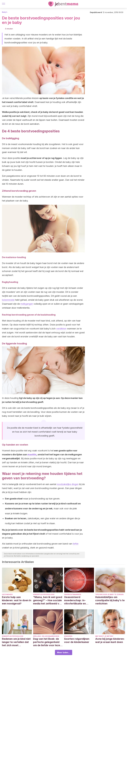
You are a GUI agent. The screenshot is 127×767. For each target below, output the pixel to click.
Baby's (4, 12)
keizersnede (8, 300)
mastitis (32, 454)
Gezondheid (7, 594)
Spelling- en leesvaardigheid (46, 636)
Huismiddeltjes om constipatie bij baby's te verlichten (110, 600)
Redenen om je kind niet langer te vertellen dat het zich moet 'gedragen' (16, 642)
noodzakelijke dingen (68, 484)
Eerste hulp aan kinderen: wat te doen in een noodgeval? (16, 600)
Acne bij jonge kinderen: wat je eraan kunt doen (110, 640)
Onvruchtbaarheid (72, 594)
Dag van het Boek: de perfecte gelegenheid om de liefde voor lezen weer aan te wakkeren (47, 642)
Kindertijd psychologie (43, 594)
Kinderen (68, 636)
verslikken (61, 328)
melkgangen (26, 304)
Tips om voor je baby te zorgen (109, 594)
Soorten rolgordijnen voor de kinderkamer (76, 640)
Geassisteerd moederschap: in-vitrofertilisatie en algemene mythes (75, 600)
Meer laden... (63, 652)
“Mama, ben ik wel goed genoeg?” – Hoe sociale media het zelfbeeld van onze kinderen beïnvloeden (47, 600)
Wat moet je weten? (104, 636)
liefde (75, 543)
